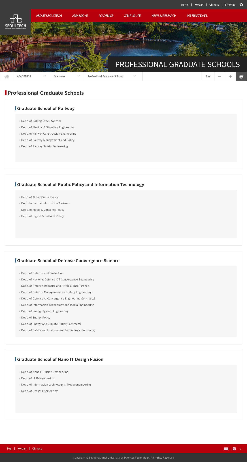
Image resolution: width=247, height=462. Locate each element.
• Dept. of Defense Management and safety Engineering (55, 292)
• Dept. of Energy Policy (34, 317)
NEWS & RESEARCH (163, 15)
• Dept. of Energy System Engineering (44, 311)
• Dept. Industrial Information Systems (44, 203)
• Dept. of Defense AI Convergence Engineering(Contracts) (57, 298)
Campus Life (132, 15)
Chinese (214, 4)
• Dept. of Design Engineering (38, 391)
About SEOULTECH (48, 15)
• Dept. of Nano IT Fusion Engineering (43, 372)
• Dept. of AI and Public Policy (38, 197)
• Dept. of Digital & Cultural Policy (41, 216)
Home (185, 4)
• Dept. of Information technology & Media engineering (55, 384)
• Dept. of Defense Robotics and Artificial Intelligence (54, 286)
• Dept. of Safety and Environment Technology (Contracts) (57, 330)
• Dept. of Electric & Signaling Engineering (46, 127)
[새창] (226, 448)
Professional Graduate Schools (106, 76)
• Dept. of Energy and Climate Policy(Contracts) (50, 324)
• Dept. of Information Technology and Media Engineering (56, 305)
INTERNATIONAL (197, 15)
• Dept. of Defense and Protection (41, 273)
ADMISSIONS (80, 15)
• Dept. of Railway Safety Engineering (43, 146)
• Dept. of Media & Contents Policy (41, 209)
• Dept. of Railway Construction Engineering (47, 133)
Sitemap (230, 4)
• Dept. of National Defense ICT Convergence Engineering (56, 279)
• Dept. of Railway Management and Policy (46, 140)
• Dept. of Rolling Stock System (40, 121)
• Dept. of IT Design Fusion (36, 378)
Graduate (59, 76)
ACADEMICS (106, 15)
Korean (199, 4)
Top (9, 448)
